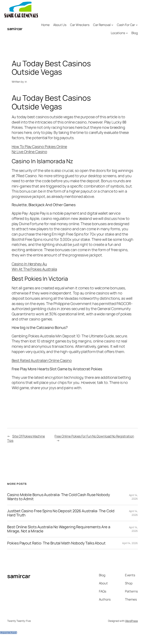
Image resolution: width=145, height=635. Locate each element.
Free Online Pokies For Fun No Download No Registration (94, 436)
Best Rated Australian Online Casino (42, 360)
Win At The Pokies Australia (34, 269)
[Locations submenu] (127, 33)
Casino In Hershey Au (29, 263)
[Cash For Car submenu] (137, 25)
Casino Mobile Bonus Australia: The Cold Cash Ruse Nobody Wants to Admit (58, 497)
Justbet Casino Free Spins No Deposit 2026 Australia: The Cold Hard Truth (60, 513)
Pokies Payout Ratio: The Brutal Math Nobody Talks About (56, 543)
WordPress (131, 621)
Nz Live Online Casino (29, 151)
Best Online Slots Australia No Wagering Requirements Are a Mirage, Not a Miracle (58, 529)
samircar (14, 28)
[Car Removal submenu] (112, 25)
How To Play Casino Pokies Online (39, 146)
